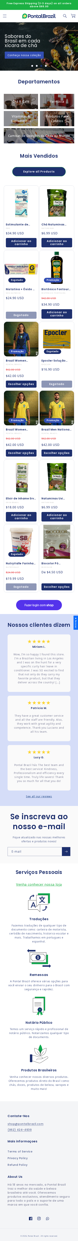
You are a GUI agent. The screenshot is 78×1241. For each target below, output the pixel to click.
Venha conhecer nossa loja (39, 884)
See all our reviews (39, 796)
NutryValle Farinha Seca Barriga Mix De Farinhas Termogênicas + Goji (21, 563)
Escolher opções (21, 384)
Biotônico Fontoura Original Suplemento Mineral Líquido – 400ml (56, 289)
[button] (5, 16)
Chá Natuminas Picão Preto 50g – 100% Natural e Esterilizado (54, 224)
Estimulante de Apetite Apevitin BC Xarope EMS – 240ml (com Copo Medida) (21, 224)
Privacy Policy (18, 1158)
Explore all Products (39, 171)
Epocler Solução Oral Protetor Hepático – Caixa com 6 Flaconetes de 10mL (54, 360)
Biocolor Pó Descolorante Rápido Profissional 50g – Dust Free (56, 563)
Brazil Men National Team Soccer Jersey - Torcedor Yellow (56, 429)
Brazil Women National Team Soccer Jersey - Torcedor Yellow (18, 429)
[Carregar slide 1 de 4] (32, 66)
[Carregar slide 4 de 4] (46, 66)
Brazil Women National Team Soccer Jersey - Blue (21, 360)
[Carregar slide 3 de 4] (41, 66)
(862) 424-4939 (20, 1130)
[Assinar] (66, 851)
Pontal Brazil (34, 1236)
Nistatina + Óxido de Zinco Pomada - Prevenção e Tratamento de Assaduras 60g (21, 289)
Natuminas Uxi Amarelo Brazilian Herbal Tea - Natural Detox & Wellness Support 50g (56, 498)
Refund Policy (18, 1165)
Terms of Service (20, 1151)
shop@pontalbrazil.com (26, 1124)
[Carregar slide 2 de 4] (36, 66)
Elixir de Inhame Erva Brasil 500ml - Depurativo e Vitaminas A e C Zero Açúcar (21, 498)
